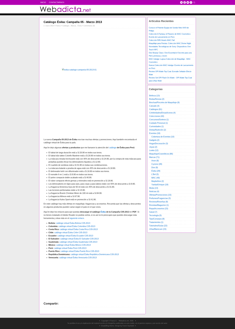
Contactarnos (56, 2)
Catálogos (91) (155, 109)
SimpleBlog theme (107, 326)
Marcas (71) (154, 157)
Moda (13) (153, 188)
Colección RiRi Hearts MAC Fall (162, 40)
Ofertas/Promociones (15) (160, 195)
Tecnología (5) (155, 215)
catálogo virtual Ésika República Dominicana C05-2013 (95, 254)
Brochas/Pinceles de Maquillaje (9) (164, 102)
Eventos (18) (154, 133)
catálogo (112, 148)
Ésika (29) (155, 171)
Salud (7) (153, 212)
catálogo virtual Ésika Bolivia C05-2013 (73, 223)
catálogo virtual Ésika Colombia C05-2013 (77, 226)
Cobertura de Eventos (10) (162, 137)
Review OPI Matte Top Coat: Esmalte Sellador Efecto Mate (170, 73)
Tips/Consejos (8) (156, 219)
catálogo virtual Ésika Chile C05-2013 (70, 232)
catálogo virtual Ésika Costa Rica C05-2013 (79, 229)
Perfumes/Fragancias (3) (160, 198)
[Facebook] (191, 2)
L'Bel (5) (155, 174)
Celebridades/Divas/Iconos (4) (162, 113)
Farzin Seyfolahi (128, 326)
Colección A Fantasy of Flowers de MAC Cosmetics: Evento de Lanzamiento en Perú (170, 35)
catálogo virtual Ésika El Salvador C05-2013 (79, 239)
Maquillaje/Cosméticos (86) (161, 154)
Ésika (80, 26)
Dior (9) (154, 167)
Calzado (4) (154, 106)
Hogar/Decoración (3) (158, 144)
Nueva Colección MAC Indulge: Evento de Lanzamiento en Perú (171, 66)
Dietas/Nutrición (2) (157, 130)
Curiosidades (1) (156, 126)
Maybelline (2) (157, 181)
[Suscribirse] (181, 2)
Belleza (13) (154, 96)
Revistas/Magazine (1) (159, 205)
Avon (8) (155, 161)
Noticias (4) (154, 191)
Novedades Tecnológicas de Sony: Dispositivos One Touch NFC (170, 48)
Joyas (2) (153, 147)
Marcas (73, 26)
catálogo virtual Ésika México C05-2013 (73, 245)
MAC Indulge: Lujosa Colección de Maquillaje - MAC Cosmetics (170, 60)
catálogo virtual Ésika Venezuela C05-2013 (78, 258)
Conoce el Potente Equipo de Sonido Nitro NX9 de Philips (169, 29)
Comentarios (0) (89, 26)
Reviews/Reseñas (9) (158, 202)
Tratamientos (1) (156, 222)
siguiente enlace (77, 218)
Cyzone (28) (156, 164)
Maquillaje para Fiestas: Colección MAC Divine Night (170, 43)
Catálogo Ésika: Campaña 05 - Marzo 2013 (73, 22)
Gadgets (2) (154, 140)
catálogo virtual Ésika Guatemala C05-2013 (78, 242)
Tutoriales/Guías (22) (158, 226)
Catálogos (65, 26)
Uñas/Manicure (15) (157, 229)
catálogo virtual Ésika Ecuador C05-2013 (75, 236)
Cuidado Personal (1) (158, 123)
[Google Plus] (184, 2)
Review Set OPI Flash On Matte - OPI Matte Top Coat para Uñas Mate (170, 79)
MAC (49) (155, 178)
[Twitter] (187, 2)
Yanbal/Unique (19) (159, 185)
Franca (58, 26)
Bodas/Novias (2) (156, 99)
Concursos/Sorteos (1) (159, 120)
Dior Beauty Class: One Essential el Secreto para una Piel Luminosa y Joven (170, 54)
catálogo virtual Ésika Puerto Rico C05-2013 (80, 251)
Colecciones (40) (156, 116)
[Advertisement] (64, 48)
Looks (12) (153, 150)
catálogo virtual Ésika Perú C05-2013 (70, 248)
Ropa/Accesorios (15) (158, 209)
